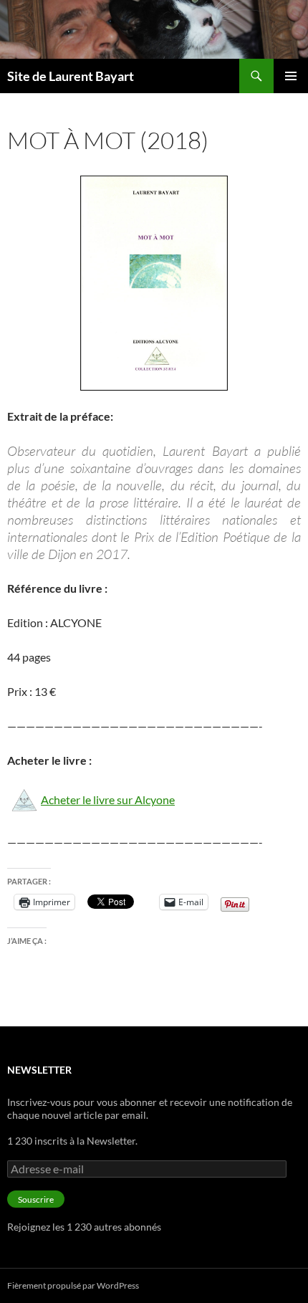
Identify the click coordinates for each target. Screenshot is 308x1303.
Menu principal (291, 76)
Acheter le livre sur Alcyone (108, 799)
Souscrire (36, 1199)
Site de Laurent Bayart (70, 76)
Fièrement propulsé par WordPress (73, 1285)
